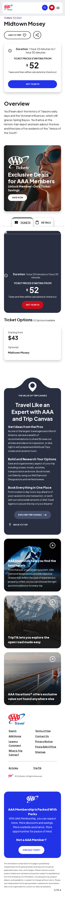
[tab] (22, 222)
